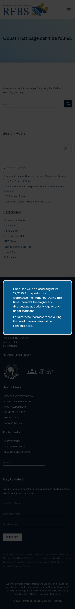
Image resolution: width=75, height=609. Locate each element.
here (29, 326)
